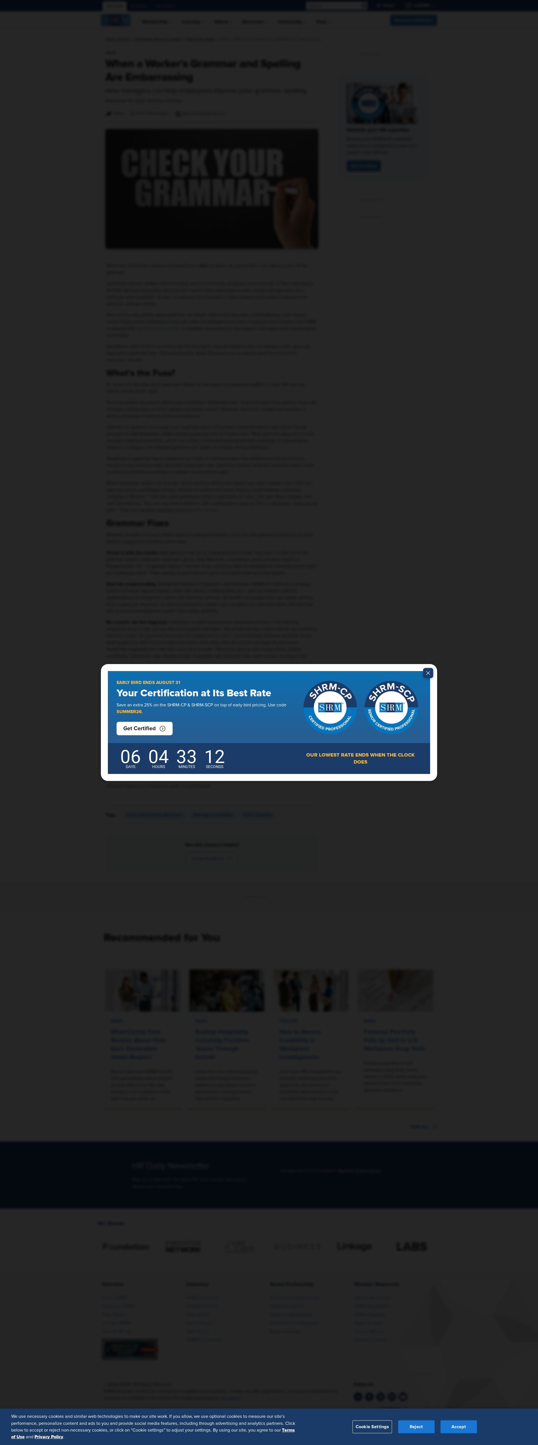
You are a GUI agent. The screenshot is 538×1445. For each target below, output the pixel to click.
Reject (416, 1426)
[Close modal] (428, 673)
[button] (145, 728)
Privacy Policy (48, 1437)
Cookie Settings (372, 1426)
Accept (458, 1426)
